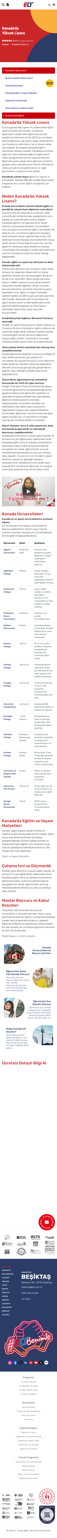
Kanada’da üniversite (27, 456)
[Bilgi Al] (8, 4)
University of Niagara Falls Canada (10, 774)
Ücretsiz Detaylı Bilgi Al (14, 115)
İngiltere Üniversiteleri (28, 1478)
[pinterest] (31, 1363)
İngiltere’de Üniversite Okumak (28, 1436)
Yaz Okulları (28, 1419)
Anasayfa (5, 44)
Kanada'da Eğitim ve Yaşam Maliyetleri (21, 93)
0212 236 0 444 (29, 1293)
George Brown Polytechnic (9, 804)
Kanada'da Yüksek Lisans (15, 70)
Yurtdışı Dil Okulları (28, 1382)
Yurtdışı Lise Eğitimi (28, 1394)
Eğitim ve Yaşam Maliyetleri (15, 856)
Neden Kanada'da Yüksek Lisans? (19, 78)
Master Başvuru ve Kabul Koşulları (19, 108)
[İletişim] (50, 5)
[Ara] (3, 4)
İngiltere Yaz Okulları (28, 1449)
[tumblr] (41, 1363)
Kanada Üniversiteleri (14, 85)
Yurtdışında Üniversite (28, 1386)
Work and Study (28, 1407)
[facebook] (15, 1363)
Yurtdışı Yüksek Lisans (28, 1390)
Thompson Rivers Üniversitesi (9, 616)
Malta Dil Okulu (28, 1470)
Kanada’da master (35, 360)
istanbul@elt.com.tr (31, 1287)
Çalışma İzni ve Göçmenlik (16, 100)
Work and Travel (28, 1415)
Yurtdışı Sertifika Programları (28, 1411)
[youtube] (36, 1363)
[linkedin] (26, 1363)
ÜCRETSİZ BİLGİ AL (50, 83)
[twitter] (20, 1363)
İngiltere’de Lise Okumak (28, 1445)
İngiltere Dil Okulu (28, 1432)
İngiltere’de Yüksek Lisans (28, 1441)
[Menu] (54, 4)
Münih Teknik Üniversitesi (28, 1474)
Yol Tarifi (25, 1299)
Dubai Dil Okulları (29, 1466)
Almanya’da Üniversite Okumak (29, 1462)
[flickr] (46, 1363)
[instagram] (10, 1363)
